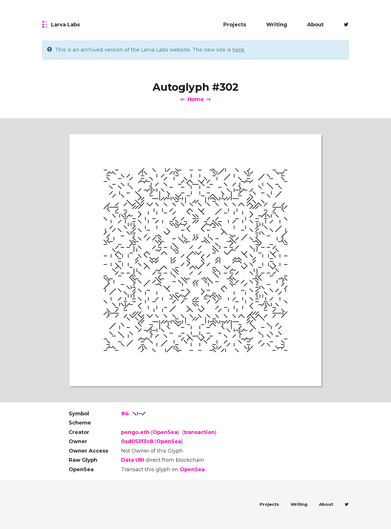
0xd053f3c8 (137, 441)
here (238, 50)
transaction (199, 432)
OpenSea (165, 432)
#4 (125, 413)
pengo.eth (135, 432)
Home (195, 99)
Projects (234, 24)
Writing (276, 24)
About (315, 24)
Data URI (132, 460)
